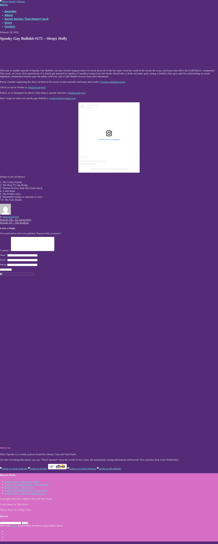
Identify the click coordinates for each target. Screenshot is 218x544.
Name (3, 255)
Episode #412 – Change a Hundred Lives (25, 493)
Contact (10, 26)
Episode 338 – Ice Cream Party (15, 219)
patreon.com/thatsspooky (112, 81)
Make (14, 525)
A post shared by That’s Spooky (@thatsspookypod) (109, 169)
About (9, 15)
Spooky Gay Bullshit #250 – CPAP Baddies (27, 484)
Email (3, 260)
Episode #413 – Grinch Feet (19, 487)
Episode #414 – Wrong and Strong (22, 481)
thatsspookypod (11, 216)
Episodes (10, 11)
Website (3, 264)
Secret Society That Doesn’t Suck (27, 19)
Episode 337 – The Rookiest (14, 222)
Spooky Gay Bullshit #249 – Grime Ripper (26, 490)
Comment (5, 250)
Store (8, 22)
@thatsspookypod (36, 87)
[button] (25, 523)
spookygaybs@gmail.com (62, 98)
